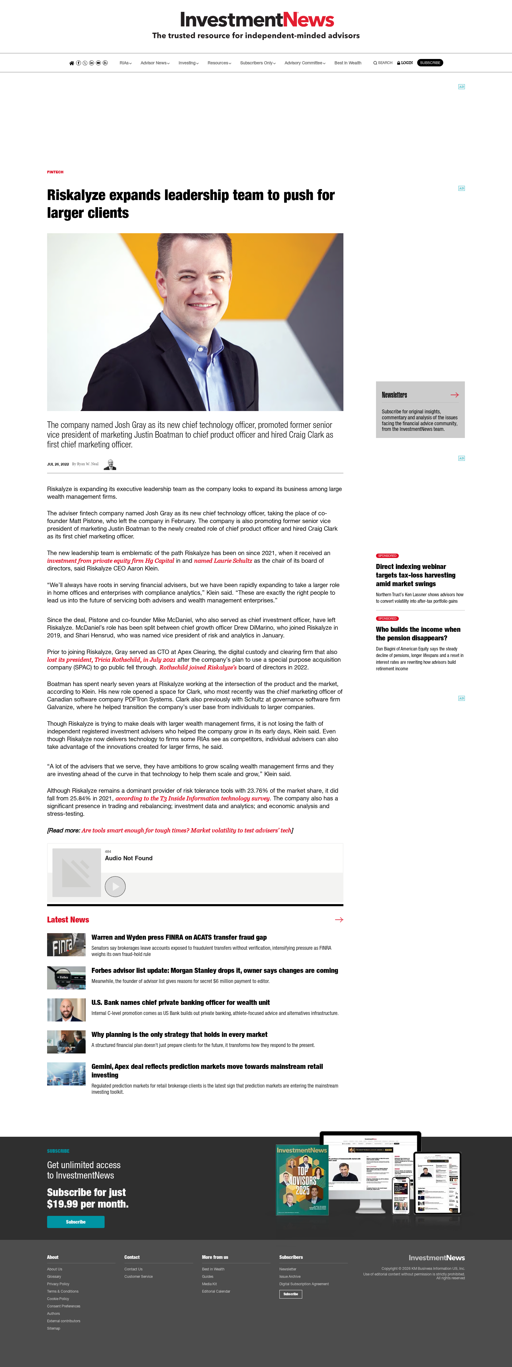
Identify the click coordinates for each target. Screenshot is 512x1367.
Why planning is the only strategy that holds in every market (180, 1034)
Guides (207, 1276)
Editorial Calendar (216, 1291)
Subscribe (76, 1222)
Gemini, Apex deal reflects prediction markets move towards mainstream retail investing (207, 1070)
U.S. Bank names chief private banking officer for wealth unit (181, 1002)
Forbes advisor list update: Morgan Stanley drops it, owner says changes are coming (215, 970)
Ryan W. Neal (87, 464)
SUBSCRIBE (430, 62)
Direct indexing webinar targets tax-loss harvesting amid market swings (415, 575)
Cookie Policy (58, 1298)
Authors (53, 1313)
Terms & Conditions (63, 1291)
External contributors (63, 1321)
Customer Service (138, 1276)
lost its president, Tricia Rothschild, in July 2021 (111, 659)
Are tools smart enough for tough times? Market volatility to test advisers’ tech (186, 830)
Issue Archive (289, 1276)
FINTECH (55, 172)
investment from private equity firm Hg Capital (110, 560)
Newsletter (287, 1269)
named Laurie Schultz (223, 560)
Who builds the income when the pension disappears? (418, 633)
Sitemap (53, 1328)
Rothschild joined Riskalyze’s (198, 667)
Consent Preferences (63, 1306)
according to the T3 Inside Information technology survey (193, 798)
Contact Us (133, 1269)
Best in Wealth (348, 62)
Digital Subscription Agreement (304, 1284)
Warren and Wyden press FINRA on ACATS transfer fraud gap (179, 937)
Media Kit (209, 1284)
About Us (54, 1269)
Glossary (54, 1276)
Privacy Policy (58, 1284)
